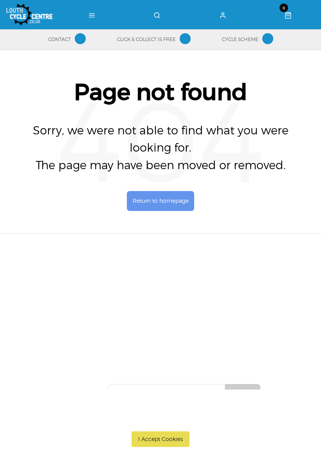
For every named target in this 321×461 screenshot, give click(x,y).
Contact (59, 39)
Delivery (41, 282)
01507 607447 (253, 282)
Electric (123, 313)
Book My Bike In (185, 282)
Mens (121, 333)
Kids (119, 323)
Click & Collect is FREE (146, 39)
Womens (125, 343)
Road (120, 282)
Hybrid (122, 303)
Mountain (126, 292)
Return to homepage (161, 200)
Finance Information (57, 303)
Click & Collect (49, 292)
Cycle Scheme (240, 39)
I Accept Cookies (160, 439)
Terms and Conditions (59, 323)
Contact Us (246, 292)
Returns (41, 313)
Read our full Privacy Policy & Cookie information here (160, 421)
